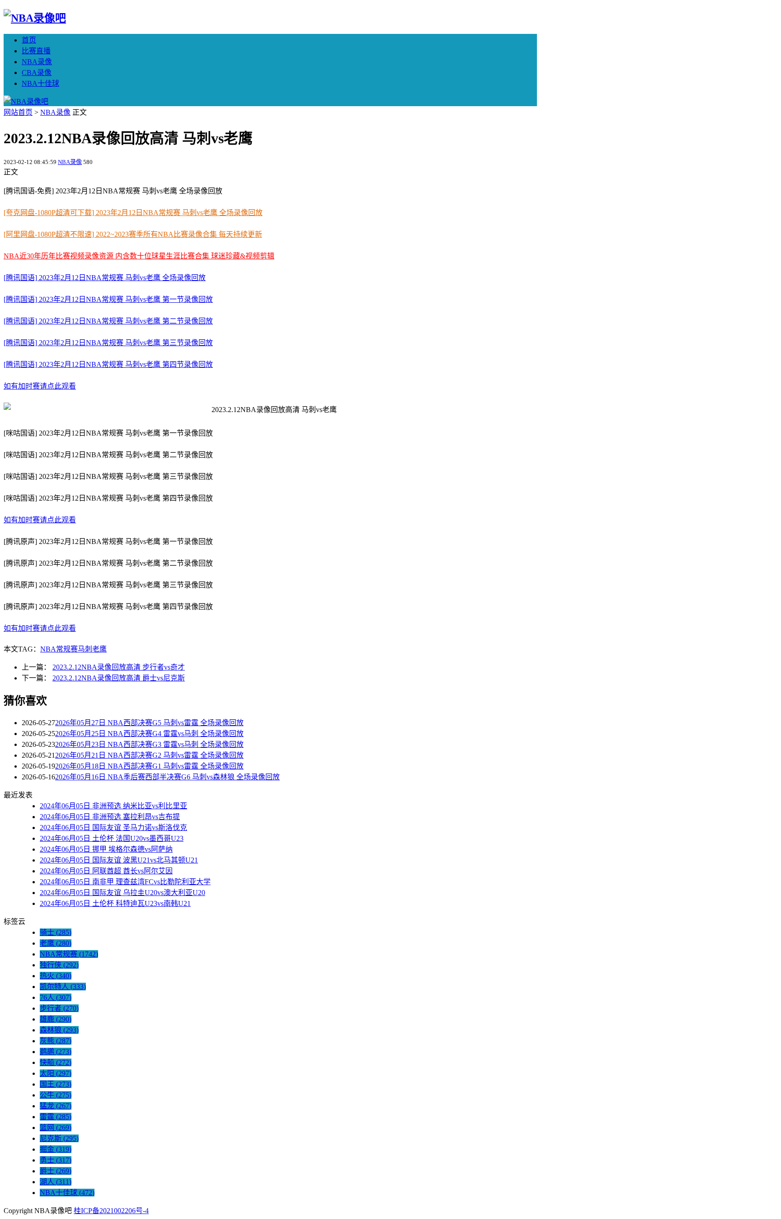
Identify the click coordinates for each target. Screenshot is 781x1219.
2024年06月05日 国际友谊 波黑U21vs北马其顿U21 (119, 860)
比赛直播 (36, 51)
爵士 (55, 1171)
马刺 (85, 649)
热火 (55, 976)
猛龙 (55, 1106)
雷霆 (55, 1117)
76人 (55, 997)
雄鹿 (55, 1019)
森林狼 (59, 1030)
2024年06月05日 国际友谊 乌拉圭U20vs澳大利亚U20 (122, 892)
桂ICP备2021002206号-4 (111, 1210)
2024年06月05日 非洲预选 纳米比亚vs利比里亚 (113, 806)
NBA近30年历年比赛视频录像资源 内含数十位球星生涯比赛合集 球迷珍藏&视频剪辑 (139, 256)
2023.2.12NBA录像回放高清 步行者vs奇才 (118, 667)
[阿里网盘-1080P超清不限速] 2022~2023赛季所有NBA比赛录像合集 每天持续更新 (133, 234)
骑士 (55, 932)
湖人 (55, 1182)
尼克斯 (59, 1138)
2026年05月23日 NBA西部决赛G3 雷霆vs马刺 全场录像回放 (149, 744)
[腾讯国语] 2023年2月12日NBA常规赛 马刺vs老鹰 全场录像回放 (105, 277)
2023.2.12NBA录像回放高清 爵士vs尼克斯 (118, 678)
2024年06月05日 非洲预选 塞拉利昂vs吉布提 (110, 816)
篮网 (55, 1127)
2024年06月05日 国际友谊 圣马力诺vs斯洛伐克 (113, 827)
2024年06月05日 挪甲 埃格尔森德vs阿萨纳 (106, 849)
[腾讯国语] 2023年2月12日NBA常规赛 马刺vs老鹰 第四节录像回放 (108, 364)
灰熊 (55, 1041)
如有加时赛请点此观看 (40, 386)
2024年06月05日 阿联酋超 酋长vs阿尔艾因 (106, 871)
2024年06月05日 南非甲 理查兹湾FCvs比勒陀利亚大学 (125, 882)
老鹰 (99, 649)
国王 (55, 1084)
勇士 (55, 1160)
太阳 (55, 1073)
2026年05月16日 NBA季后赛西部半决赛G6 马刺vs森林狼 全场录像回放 (167, 777)
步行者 (59, 1008)
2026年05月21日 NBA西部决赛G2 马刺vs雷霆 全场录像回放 (149, 755)
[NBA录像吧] (35, 18)
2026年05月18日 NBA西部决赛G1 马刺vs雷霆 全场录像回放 (149, 766)
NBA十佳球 (40, 83)
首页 (29, 40)
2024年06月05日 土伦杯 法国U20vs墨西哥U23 (111, 838)
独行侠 (59, 965)
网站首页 (18, 112)
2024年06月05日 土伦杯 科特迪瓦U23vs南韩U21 (115, 903)
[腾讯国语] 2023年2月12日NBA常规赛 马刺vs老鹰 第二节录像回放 (108, 321)
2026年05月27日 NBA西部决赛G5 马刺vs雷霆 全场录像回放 (149, 723)
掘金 (55, 1149)
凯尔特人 (63, 986)
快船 (55, 1062)
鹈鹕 (55, 1051)
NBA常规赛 (59, 649)
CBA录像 (37, 72)
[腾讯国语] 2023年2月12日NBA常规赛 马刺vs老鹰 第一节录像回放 (108, 299)
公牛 (55, 1095)
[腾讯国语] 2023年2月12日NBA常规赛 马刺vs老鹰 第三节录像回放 (108, 343)
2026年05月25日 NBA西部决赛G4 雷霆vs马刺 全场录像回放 (149, 733)
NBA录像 (37, 62)
